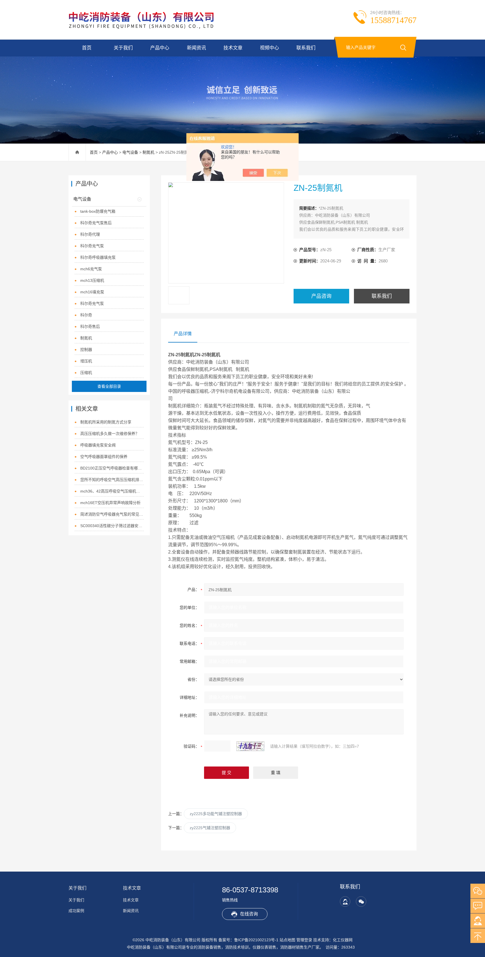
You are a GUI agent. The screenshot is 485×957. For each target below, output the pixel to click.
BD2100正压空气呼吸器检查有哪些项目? (112, 468)
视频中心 (269, 48)
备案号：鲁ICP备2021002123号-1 (248, 940)
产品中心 (159, 48)
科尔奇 (86, 315)
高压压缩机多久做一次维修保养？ (109, 433)
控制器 (86, 349)
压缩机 (86, 372)
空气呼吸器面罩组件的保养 (103, 456)
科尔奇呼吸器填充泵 (98, 257)
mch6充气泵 (91, 269)
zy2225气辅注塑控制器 (210, 828)
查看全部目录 (109, 386)
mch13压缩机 (92, 280)
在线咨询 (249, 913)
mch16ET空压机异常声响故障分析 (110, 502)
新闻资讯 (196, 48)
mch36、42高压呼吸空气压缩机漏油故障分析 (112, 491)
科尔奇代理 (90, 234)
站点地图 (287, 940)
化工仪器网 (343, 940)
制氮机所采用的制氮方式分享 (105, 422)
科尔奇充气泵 (92, 246)
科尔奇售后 (90, 326)
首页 (86, 48)
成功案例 (76, 910)
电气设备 (130, 152)
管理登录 (304, 940)
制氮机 (148, 152)
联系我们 (305, 48)
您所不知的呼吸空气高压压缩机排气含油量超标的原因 (112, 479)
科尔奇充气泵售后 (96, 223)
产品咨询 (321, 296)
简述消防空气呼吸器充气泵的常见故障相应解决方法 (112, 514)
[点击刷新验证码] (250, 746)
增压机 (86, 361)
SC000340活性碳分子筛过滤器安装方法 (112, 525)
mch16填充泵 (92, 292)
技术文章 (232, 48)
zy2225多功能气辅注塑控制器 (216, 813)
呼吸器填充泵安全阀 (98, 445)
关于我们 (123, 48)
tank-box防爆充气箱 (97, 211)
